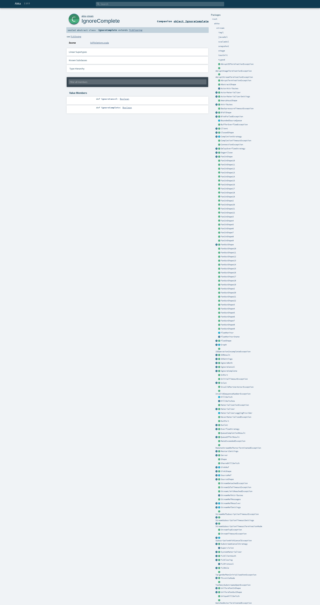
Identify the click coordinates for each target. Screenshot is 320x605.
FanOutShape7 (228, 321)
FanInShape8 (227, 236)
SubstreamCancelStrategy (234, 544)
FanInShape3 (227, 217)
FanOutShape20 (228, 292)
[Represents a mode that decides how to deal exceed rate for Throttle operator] (219, 578)
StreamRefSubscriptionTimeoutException (237, 514)
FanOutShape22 (228, 300)
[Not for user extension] (219, 413)
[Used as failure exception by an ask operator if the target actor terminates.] (219, 600)
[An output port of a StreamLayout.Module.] (219, 421)
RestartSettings (229, 451)
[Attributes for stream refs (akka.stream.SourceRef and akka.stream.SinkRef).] (219, 495)
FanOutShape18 (228, 280)
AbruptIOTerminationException (237, 64)
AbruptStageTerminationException (234, 71)
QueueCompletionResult (233, 433)
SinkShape (226, 471)
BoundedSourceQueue (231, 120)
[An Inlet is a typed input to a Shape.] (216, 383)
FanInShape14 (228, 176)
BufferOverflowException (234, 124)
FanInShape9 (227, 240)
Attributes (226, 104)
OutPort (225, 421)
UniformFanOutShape (231, 592)
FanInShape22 (228, 213)
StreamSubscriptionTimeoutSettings (235, 520)
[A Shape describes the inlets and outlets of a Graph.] (219, 459)
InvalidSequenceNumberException (233, 394)
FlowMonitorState (230, 337)
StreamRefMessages (231, 499)
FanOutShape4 (228, 309)
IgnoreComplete (229, 371)
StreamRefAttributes (232, 495)
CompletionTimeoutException (236, 140)
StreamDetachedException (234, 483)
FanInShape (226, 156)
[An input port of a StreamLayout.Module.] (219, 375)
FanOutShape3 (228, 305)
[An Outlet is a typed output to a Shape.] (216, 425)
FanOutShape (227, 244)
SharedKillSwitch (230, 463)
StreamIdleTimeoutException (236, 487)
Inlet (224, 383)
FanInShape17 (228, 188)
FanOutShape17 (228, 276)
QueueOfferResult (230, 437)
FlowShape (226, 341)
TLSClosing (226, 560)
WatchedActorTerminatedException (234, 603)
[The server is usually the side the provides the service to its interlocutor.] (219, 455)
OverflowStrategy (230, 429)
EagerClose (226, 152)
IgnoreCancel (228, 367)
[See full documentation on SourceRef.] (216, 475)
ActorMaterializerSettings (235, 96)
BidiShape (226, 112)
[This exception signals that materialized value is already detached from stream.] (219, 483)
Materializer (228, 409)
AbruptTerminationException (236, 80)
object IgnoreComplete (191, 21)
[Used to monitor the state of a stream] (219, 333)
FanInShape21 (228, 209)
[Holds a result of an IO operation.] (219, 355)
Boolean (124, 98)
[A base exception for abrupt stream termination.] (219, 74)
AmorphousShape (229, 100)
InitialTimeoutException (234, 379)
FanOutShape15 (228, 268)
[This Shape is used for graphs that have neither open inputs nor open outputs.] (219, 132)
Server (224, 455)
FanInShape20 (228, 205)
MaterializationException (235, 405)
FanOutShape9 (228, 329)
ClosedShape (227, 132)
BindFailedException (232, 116)
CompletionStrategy (231, 136)
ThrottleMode (228, 578)
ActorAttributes (229, 88)
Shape (224, 459)
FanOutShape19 (228, 284)
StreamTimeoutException (233, 534)
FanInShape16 (228, 184)
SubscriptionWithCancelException (234, 540)
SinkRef (225, 467)
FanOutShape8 (228, 325)
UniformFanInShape (231, 588)
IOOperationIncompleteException (233, 351)
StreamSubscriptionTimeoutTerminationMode (239, 526)
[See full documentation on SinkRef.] (216, 467)
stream (90, 16)
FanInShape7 (227, 232)
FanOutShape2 (228, 288)
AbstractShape (228, 84)
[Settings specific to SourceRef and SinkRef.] (219, 507)
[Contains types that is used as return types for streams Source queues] (216, 437)
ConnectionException (232, 144)
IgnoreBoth (226, 363)
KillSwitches (228, 401)
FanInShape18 (228, 192)
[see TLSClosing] (219, 152)
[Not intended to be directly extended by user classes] (219, 345)
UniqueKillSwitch (230, 596)
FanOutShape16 (228, 272)
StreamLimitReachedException (236, 491)
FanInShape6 (227, 228)
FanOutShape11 (228, 252)
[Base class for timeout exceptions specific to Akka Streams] (219, 534)
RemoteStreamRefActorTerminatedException (238, 448)
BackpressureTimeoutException (237, 108)
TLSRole (225, 568)
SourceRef (226, 475)
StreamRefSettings (231, 507)
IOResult (225, 355)
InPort (224, 375)
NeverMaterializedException (236, 417)
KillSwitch (226, 397)
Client (224, 128)
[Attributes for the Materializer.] (219, 88)
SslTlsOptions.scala (99, 42)
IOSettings (226, 359)
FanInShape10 (228, 160)
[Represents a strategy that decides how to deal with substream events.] (219, 544)
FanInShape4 (227, 221)
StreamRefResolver (231, 503)
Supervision (227, 548)
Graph (224, 345)
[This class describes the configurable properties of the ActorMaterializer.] (219, 96)
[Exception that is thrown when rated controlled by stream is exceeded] (219, 441)
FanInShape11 (228, 164)
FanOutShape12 (228, 256)
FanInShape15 (228, 180)
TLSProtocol (227, 564)
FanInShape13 (228, 172)
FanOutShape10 (228, 248)
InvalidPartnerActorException (237, 387)
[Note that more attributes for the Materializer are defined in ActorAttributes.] (216, 104)
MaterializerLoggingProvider (236, 413)
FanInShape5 (227, 224)
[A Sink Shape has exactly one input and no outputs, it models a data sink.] (219, 471)
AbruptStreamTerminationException (234, 77)
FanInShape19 (228, 196)
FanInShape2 (227, 200)
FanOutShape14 (228, 264)
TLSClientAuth (228, 556)
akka (84, 16)
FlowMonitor (227, 333)
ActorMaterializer (231, 92)
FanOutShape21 (228, 296)
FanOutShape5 (228, 313)
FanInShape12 (228, 168)
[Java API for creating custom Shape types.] (219, 84)
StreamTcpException (231, 530)
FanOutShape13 (228, 260)
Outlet (224, 425)
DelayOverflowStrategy (233, 148)
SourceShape (227, 479)
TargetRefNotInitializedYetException (236, 575)
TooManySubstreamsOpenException (233, 585)
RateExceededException (233, 441)
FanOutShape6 (228, 317)
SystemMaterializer (231, 552)
